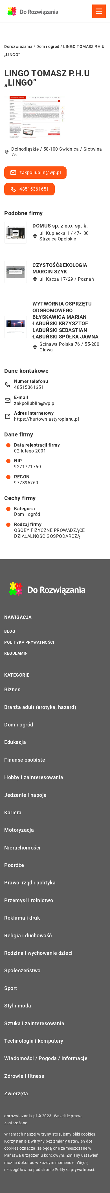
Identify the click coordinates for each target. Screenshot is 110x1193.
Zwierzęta (16, 1093)
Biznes (12, 689)
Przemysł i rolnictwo (28, 900)
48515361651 (34, 189)
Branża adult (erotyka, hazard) (40, 707)
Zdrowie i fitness (24, 1076)
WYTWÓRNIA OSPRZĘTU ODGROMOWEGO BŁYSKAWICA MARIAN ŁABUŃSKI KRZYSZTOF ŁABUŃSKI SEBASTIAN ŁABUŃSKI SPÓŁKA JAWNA (65, 320)
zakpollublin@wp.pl (40, 172)
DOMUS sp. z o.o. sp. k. (60, 226)
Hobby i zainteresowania (33, 777)
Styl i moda (17, 1006)
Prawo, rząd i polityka (30, 883)
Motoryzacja (19, 830)
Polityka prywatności (29, 642)
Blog (9, 631)
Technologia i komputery (33, 1041)
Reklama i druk (22, 918)
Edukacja (15, 742)
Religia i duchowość (28, 935)
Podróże (14, 865)
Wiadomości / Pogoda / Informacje (45, 1058)
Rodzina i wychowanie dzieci (38, 953)
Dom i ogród (27, 514)
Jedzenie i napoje (25, 795)
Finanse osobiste (24, 760)
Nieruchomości (22, 848)
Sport (10, 988)
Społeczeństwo (22, 970)
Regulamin (16, 653)
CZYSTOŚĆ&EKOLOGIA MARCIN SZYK (59, 268)
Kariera (13, 812)
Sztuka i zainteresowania (34, 1023)
